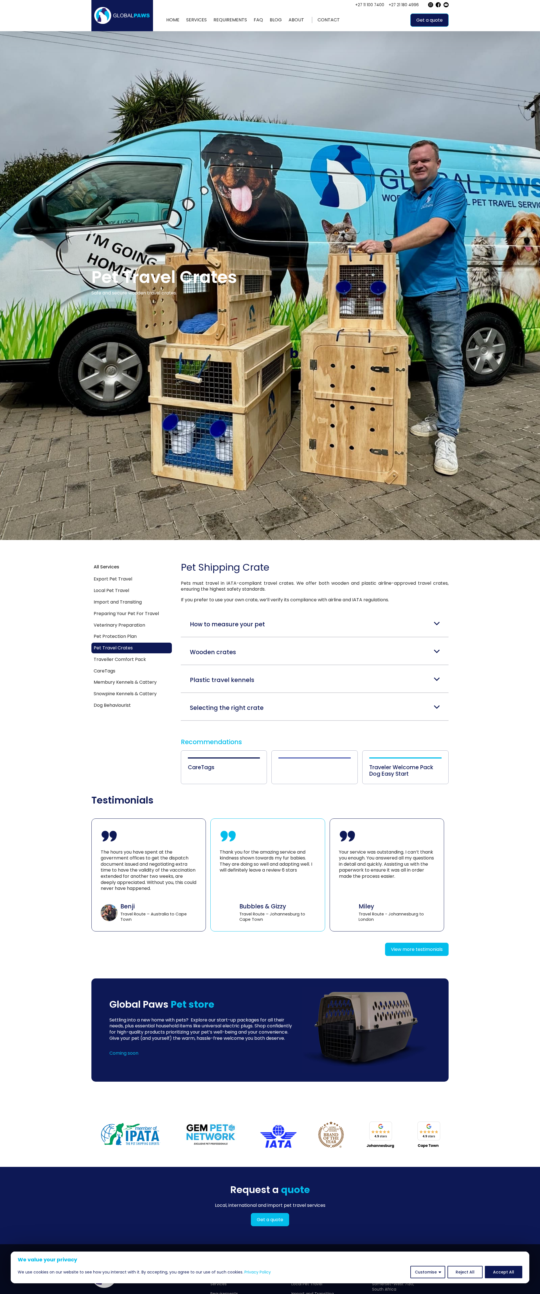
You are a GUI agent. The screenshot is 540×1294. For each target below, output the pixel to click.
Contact (329, 20)
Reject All (465, 1272)
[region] (270, 1267)
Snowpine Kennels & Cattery (125, 693)
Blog (276, 20)
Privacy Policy (257, 1272)
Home (172, 20)
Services (196, 20)
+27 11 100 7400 (369, 5)
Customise (426, 1272)
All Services (106, 567)
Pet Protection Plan (115, 636)
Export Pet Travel (113, 579)
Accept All (503, 1272)
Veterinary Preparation (119, 625)
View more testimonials (417, 949)
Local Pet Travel (111, 590)
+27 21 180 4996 (404, 5)
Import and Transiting (118, 602)
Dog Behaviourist (112, 705)
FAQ (258, 20)
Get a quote (429, 20)
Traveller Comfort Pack (120, 659)
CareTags (104, 671)
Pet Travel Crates (113, 648)
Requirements (230, 20)
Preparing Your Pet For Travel (126, 613)
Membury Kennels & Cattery (125, 682)
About (296, 20)
